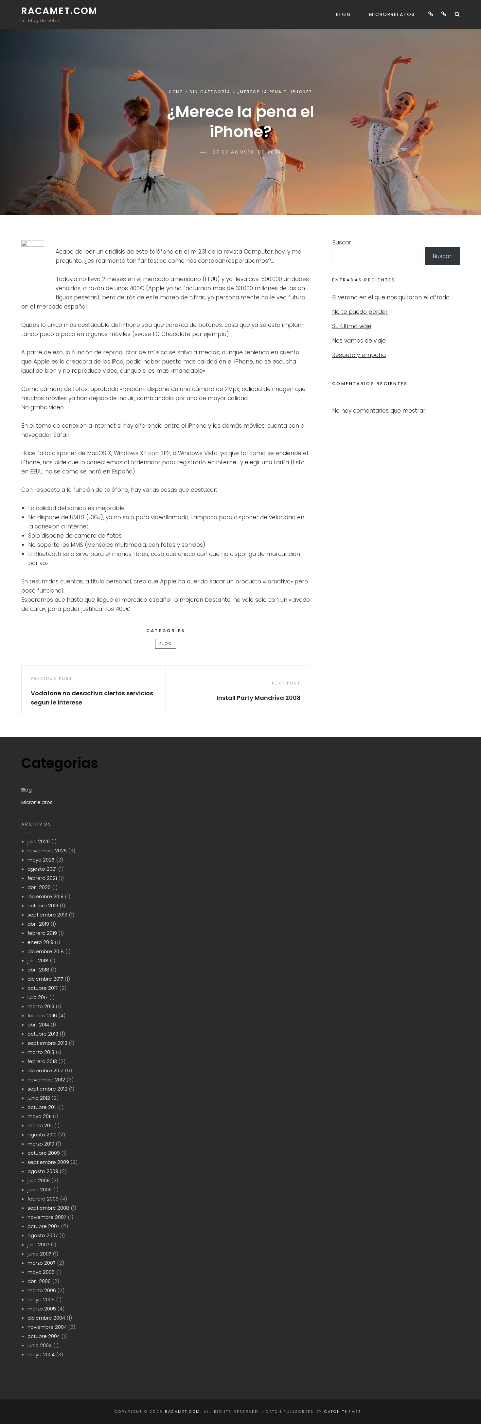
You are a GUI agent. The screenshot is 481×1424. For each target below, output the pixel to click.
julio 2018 (37, 960)
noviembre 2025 (47, 850)
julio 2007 (38, 1244)
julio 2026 (38, 841)
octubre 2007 (43, 1226)
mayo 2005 (41, 1299)
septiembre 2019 (47, 914)
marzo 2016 (40, 1006)
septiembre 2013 (47, 1043)
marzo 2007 (41, 1262)
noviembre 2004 (47, 1327)
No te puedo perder (360, 312)
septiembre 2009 (48, 1162)
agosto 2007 (42, 1235)
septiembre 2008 (48, 1207)
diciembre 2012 (45, 1070)
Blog (343, 14)
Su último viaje (351, 326)
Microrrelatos (392, 14)
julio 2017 (37, 997)
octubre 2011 (42, 1107)
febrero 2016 (42, 1015)
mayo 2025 (41, 859)
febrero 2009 (43, 1198)
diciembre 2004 (46, 1317)
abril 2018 (38, 969)
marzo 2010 (40, 1143)
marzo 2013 (40, 1052)
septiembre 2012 (47, 1088)
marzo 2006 (41, 1290)
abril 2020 (39, 887)
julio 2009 (38, 1180)
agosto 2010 (42, 1134)
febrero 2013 (42, 1061)
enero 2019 (40, 942)
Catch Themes (343, 1411)
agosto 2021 (42, 868)
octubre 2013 (42, 1033)
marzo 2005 (41, 1308)
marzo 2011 (40, 1125)
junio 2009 (39, 1189)
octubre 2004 (43, 1336)
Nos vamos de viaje (359, 341)
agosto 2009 (42, 1171)
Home (176, 92)
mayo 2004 (41, 1354)
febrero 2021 (42, 878)
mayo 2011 (39, 1116)
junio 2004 (39, 1345)
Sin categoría (209, 92)
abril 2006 (39, 1281)
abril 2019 (38, 923)
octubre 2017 (42, 988)
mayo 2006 (41, 1272)
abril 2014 (38, 1024)
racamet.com (59, 11)
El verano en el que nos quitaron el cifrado (391, 297)
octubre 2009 (43, 1152)
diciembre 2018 (45, 951)
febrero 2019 (42, 933)
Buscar (341, 242)
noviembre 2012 (46, 1079)
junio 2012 (38, 1098)
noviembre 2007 (46, 1217)
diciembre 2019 (45, 896)
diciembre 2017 (45, 978)
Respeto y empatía (359, 355)
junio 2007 (39, 1253)
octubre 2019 (42, 905)
